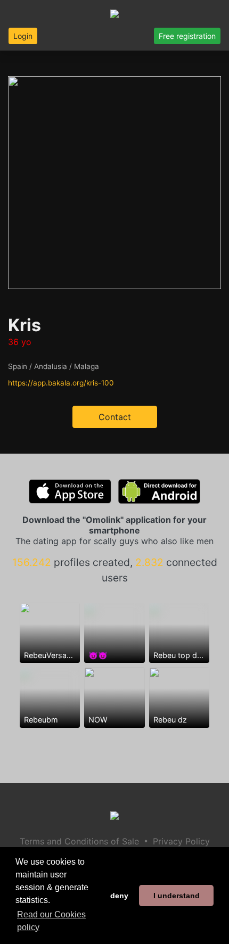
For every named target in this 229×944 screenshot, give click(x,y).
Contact (115, 417)
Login (22, 35)
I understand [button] (176, 895)
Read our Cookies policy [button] (51, 921)
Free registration (187, 35)
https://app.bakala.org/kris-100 (61, 383)
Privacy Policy (181, 841)
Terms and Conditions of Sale (79, 841)
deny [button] (119, 895)
